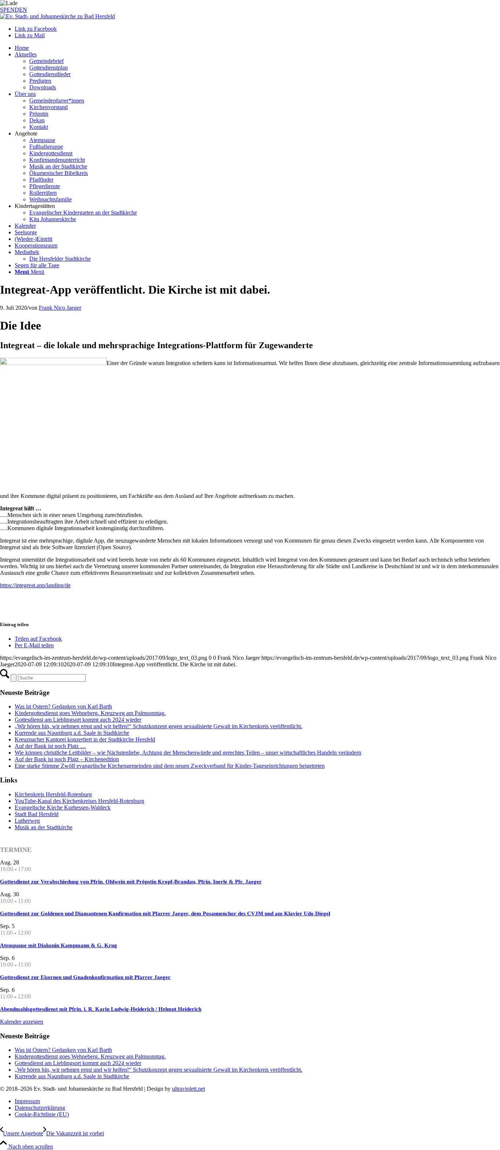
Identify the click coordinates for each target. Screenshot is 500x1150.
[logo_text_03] (57, 16)
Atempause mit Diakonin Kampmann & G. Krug (58, 945)
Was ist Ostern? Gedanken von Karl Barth (63, 706)
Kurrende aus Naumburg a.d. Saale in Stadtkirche (72, 733)
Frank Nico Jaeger (60, 308)
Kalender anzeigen (21, 1022)
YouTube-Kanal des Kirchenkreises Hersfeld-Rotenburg (79, 801)
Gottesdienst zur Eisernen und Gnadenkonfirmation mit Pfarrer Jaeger (85, 977)
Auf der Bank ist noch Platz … (50, 746)
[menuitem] (257, 48)
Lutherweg (27, 821)
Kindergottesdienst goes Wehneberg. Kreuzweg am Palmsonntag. (90, 713)
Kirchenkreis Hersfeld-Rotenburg (53, 794)
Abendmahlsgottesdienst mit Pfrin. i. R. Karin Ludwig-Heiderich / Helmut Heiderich (100, 1009)
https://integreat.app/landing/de (35, 585)
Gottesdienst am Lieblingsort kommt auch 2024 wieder (78, 720)
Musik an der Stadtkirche (43, 827)
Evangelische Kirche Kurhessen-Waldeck (63, 807)
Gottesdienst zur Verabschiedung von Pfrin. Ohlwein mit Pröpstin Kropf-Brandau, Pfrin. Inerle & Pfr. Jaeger (131, 882)
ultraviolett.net (188, 1089)
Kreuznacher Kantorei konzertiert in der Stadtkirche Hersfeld (85, 739)
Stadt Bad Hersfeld (37, 814)
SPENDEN (13, 10)
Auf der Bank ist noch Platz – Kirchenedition (67, 759)
